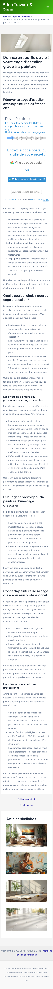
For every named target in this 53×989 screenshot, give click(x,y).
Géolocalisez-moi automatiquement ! (28, 179)
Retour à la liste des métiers (28, 192)
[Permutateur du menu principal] (47, 7)
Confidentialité (13, 199)
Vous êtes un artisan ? (44, 200)
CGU (6, 199)
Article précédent (26, 799)
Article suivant (27, 805)
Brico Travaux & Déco (18, 7)
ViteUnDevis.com (35, 199)
